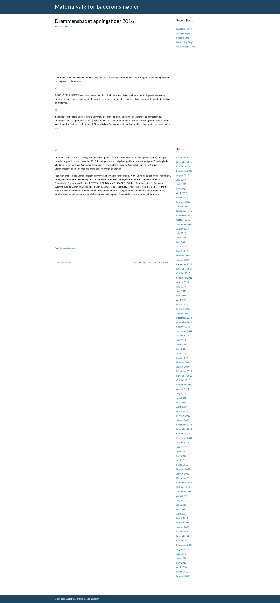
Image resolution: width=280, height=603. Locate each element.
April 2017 (181, 193)
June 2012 (181, 451)
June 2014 (181, 345)
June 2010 (181, 558)
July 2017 (181, 180)
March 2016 (182, 251)
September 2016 (184, 224)
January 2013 (182, 420)
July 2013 (181, 394)
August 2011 (182, 496)
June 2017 (181, 184)
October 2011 (183, 487)
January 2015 (182, 313)
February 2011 (183, 523)
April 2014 (181, 353)
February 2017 (183, 202)
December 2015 (184, 264)
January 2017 (182, 207)
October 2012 (183, 434)
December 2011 (184, 478)
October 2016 (183, 220)
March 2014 (182, 358)
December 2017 (184, 158)
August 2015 (182, 282)
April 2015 (181, 300)
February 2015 (183, 309)
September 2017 (184, 171)
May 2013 (181, 403)
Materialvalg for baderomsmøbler (97, 7)
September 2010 (184, 545)
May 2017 (181, 189)
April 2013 (181, 407)
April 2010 (181, 567)
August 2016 (182, 229)
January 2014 (182, 367)
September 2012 (184, 438)
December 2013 (184, 371)
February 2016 (183, 255)
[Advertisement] (113, 54)
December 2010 (184, 532)
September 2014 (184, 331)
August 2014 (182, 336)
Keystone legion (184, 29)
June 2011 (181, 505)
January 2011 (182, 527)
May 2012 (181, 456)
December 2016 (184, 211)
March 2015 (182, 305)
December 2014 (184, 318)
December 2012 (184, 425)
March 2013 (182, 411)
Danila (69, 27)
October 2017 (183, 166)
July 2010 (181, 554)
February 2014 (183, 362)
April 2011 (181, 514)
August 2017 (182, 175)
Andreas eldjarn (183, 33)
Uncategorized (69, 248)
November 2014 (184, 322)
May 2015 (181, 296)
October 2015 (183, 273)
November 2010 (184, 536)
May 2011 (181, 509)
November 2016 (184, 215)
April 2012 (181, 460)
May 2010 (181, 563)
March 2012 (182, 465)
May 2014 (181, 349)
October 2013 (183, 380)
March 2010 (182, 572)
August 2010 (182, 549)
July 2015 (181, 287)
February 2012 (183, 469)
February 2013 (183, 416)
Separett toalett (65, 262)
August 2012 (182, 443)
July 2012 (181, 447)
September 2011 (184, 492)
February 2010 (183, 576)
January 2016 (182, 260)
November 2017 (184, 162)
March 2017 (182, 198)
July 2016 (181, 233)
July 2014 (181, 340)
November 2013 (184, 376)
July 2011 (181, 500)
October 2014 (183, 327)
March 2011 (182, 518)
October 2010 (183, 540)
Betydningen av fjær (186, 47)
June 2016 (181, 238)
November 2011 (184, 483)
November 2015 (184, 269)
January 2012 (182, 474)
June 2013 (181, 398)
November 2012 (184, 429)
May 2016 (181, 242)
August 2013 (182, 389)
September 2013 (184, 385)
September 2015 (184, 278)
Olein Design (92, 599)
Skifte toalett (182, 38)
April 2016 (181, 247)
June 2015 (181, 291)
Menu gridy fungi (184, 42)
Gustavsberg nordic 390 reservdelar (151, 262)
